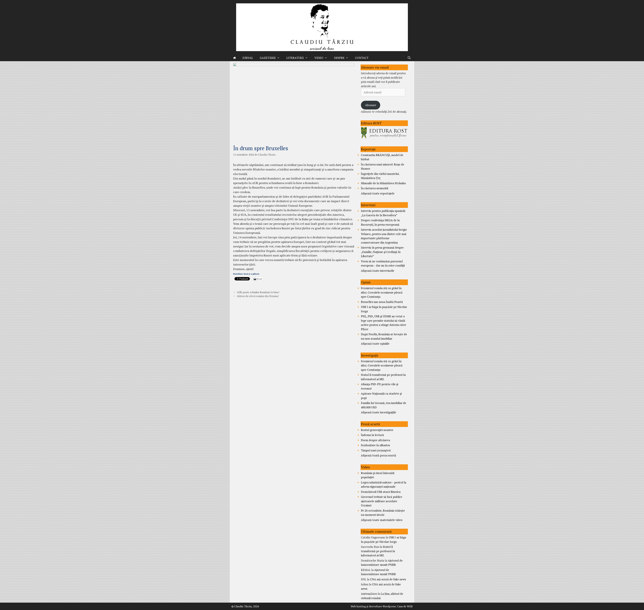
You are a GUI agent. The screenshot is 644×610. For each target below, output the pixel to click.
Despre (339, 58)
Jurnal (248, 58)
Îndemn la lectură (372, 435)
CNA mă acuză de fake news (388, 579)
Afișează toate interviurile (377, 271)
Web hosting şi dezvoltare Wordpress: (373, 606)
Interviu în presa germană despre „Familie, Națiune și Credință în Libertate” (382, 252)
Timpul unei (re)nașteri (376, 450)
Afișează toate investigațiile (378, 412)
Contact (361, 58)
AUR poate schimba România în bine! (258, 292)
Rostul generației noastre (377, 430)
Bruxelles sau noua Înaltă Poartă (382, 302)
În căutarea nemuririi (374, 188)
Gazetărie (268, 58)
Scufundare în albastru (375, 445)
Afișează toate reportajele (377, 193)
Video (318, 58)
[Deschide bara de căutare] (409, 57)
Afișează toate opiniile (375, 343)
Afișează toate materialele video (381, 520)
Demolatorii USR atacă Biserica (380, 492)
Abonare (370, 105)
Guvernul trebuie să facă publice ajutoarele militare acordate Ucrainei (381, 501)
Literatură (295, 58)
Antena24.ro (369, 594)
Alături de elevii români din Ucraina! (258, 296)
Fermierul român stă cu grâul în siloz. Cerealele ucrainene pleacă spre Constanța (381, 292)
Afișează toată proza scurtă (378, 455)
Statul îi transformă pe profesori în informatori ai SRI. (378, 551)
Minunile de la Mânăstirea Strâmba (383, 183)
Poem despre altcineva (375, 440)
